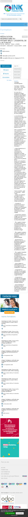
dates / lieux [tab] (17, 74)
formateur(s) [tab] (17, 69)
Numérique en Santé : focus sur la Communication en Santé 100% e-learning (9, 322)
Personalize (20, 513)
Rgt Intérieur (5, 474)
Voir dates (9, 80)
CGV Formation (5, 471)
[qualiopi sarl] (14, 507)
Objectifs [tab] (16, 66)
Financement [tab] (17, 71)
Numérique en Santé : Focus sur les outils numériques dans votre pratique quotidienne (10, 342)
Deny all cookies (14, 515)
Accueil (3, 467)
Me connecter (7, 1)
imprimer (2, 60)
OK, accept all (10, 513)
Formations (4, 469)
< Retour (25, 30)
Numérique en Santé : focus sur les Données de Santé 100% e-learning (10, 332)
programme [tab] (17, 77)
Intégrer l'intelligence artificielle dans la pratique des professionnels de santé (10, 352)
